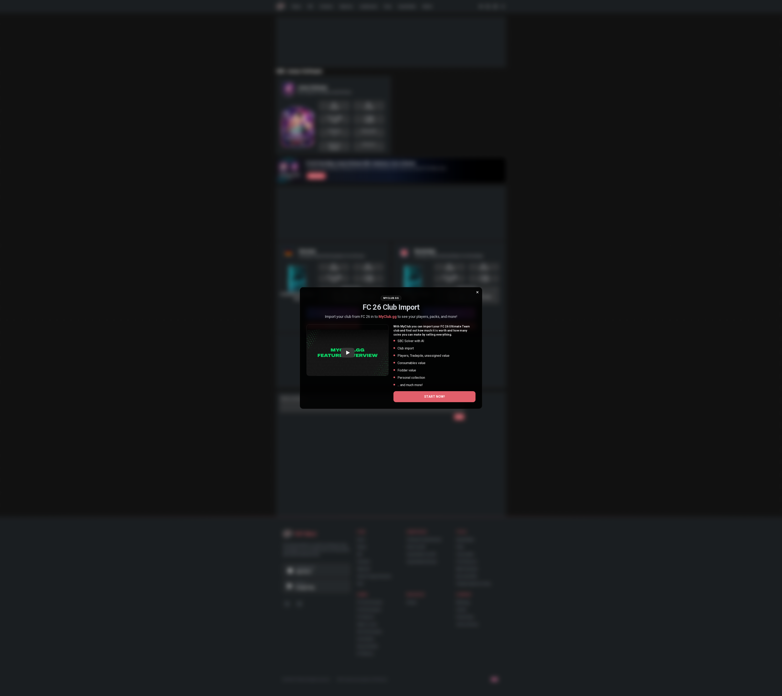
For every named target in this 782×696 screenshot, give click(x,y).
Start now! (434, 396)
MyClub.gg (388, 316)
